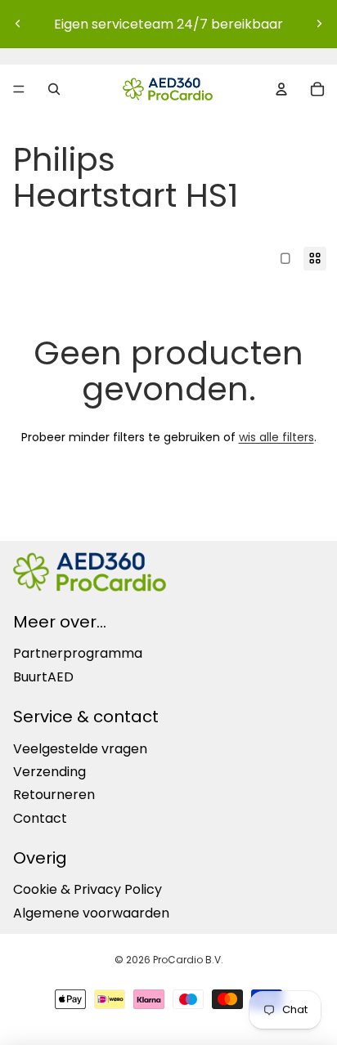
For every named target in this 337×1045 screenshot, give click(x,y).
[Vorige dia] (18, 24)
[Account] (281, 89)
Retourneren (54, 794)
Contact (40, 817)
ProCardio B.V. (188, 960)
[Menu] (19, 89)
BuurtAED (43, 677)
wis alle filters (276, 437)
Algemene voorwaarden (91, 913)
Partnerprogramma (77, 653)
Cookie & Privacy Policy (87, 889)
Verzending (49, 771)
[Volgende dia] (319, 24)
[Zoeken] (54, 89)
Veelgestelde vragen (80, 748)
